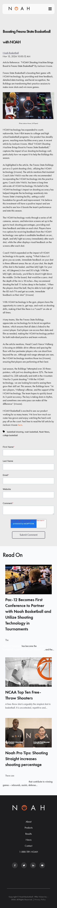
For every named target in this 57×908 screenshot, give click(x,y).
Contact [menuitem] (28, 845)
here (20, 424)
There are (9, 775)
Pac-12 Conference (12, 646)
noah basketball (31, 432)
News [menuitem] (28, 839)
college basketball (10, 435)
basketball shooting (15, 432)
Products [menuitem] (29, 827)
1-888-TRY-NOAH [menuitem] (28, 851)
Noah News (44, 432)
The (7, 640)
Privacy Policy (40, 899)
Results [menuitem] (28, 833)
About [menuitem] (28, 821)
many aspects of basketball (15, 781)
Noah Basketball (11, 52)
